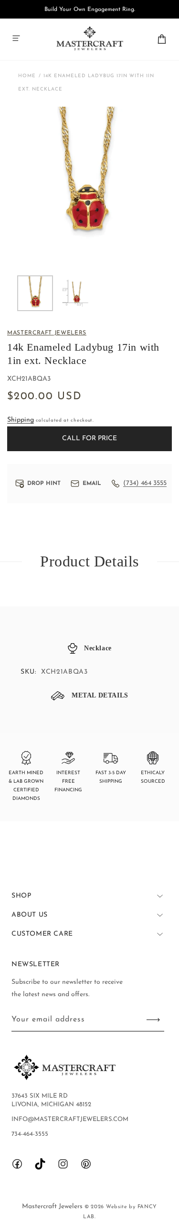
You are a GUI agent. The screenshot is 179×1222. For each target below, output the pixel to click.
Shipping (20, 420)
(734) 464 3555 (145, 483)
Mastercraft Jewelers (53, 1206)
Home (27, 76)
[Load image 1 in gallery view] (35, 293)
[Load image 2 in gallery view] (75, 293)
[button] (16, 38)
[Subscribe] (153, 1020)
